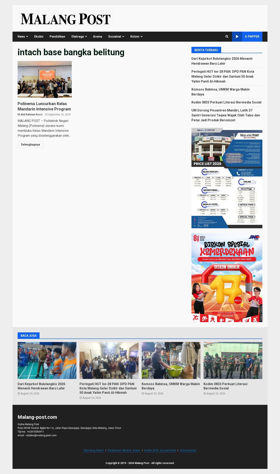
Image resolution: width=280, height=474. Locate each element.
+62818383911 (35, 431)
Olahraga (77, 36)
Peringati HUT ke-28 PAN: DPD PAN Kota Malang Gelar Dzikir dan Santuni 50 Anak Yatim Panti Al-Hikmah (222, 76)
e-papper (252, 36)
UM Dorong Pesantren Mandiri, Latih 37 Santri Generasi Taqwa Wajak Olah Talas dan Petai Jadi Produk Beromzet (225, 115)
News (21, 36)
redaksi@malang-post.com (41, 435)
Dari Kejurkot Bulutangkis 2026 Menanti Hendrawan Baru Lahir (47, 360)
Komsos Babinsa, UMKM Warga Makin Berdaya (171, 360)
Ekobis (38, 36)
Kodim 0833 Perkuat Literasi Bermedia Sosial (226, 102)
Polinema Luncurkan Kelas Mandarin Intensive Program (45, 79)
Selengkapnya (30, 144)
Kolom (134, 36)
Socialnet (114, 36)
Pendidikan (57, 36)
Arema (97, 36)
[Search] (226, 36)
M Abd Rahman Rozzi (30, 114)
